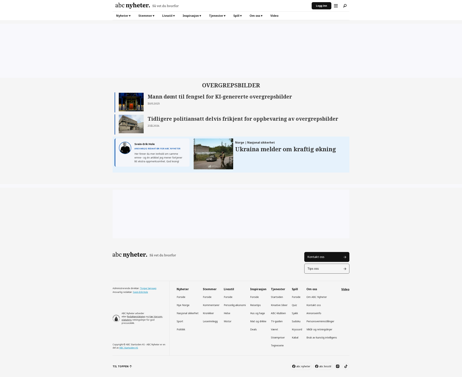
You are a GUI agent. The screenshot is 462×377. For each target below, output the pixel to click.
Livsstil (167, 16)
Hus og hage (257, 313)
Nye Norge (183, 305)
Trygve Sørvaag (148, 288)
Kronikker (208, 313)
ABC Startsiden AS (128, 347)
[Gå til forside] (212, 5)
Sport (180, 321)
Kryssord (297, 329)
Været (274, 329)
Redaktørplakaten (136, 316)
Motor (227, 321)
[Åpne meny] (336, 5)
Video (274, 16)
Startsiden (277, 297)
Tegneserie (277, 345)
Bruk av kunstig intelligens (321, 337)
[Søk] (344, 6)
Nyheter (122, 16)
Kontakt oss (315, 257)
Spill (236, 16)
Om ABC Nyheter (316, 297)
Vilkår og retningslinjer (319, 329)
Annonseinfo (313, 313)
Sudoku (296, 321)
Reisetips (255, 305)
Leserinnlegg (210, 321)
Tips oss (313, 268)
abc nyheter (303, 366)
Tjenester (216, 16)
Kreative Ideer (279, 305)
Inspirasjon (191, 16)
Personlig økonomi (235, 305)
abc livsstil (325, 366)
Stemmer (145, 16)
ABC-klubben (278, 313)
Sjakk (295, 313)
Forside (181, 297)
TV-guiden (277, 321)
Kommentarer (211, 305)
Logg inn (321, 5)
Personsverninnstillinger (320, 321)
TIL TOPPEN (120, 366)
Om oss (255, 16)
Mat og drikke (258, 321)
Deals (253, 329)
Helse (227, 313)
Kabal (295, 337)
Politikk (181, 329)
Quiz (294, 305)
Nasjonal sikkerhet (188, 313)
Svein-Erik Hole (140, 292)
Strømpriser (278, 337)
